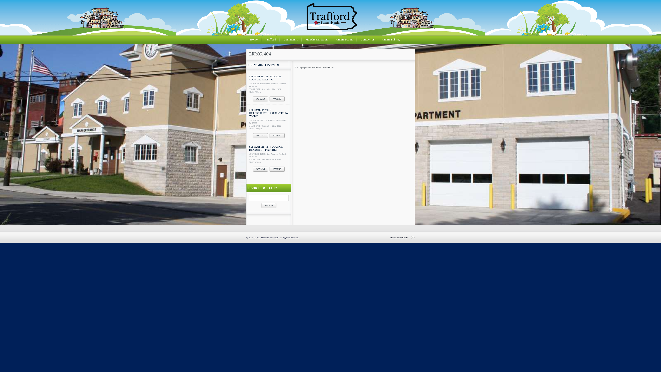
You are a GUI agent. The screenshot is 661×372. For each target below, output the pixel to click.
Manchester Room (317, 39)
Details (260, 99)
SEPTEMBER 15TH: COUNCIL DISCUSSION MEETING (266, 148)
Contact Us (367, 39)
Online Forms (344, 39)
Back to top (413, 238)
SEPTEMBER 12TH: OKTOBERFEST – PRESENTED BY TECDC (268, 113)
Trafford (270, 39)
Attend (277, 99)
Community (291, 39)
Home (254, 39)
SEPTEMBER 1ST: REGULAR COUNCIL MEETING (265, 78)
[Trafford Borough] (330, 29)
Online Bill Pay (391, 39)
